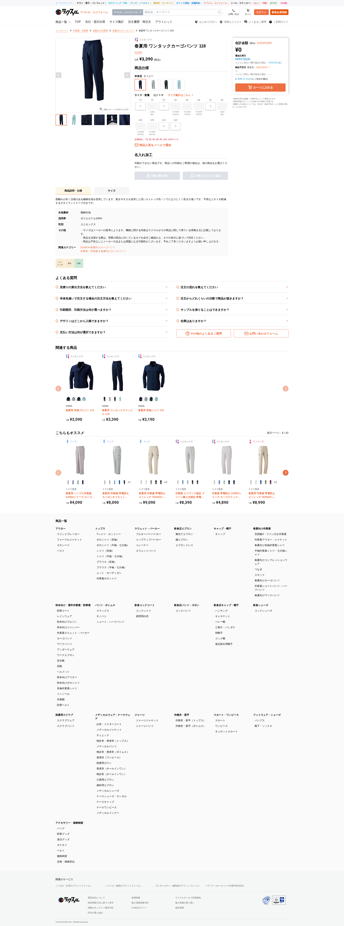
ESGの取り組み (95, 913)
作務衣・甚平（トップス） (191, 720)
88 (199, 100)
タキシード (63, 545)
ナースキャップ (105, 801)
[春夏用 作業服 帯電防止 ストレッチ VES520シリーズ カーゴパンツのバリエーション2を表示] (146, 482)
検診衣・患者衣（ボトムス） (113, 751)
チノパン (102, 616)
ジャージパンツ (145, 725)
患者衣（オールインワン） (112, 768)
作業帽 (60, 699)
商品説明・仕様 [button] (73, 190)
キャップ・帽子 (222, 528)
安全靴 (60, 660)
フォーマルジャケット (69, 539)
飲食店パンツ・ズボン (186, 605)
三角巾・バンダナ (225, 627)
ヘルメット (63, 671)
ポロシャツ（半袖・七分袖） (113, 545)
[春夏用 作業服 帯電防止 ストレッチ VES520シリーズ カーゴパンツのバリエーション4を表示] (156, 482)
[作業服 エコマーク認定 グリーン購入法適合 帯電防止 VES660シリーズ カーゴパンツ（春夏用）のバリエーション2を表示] (182, 482)
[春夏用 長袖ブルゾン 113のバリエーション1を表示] (68, 399)
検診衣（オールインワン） (112, 774)
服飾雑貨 (62, 856)
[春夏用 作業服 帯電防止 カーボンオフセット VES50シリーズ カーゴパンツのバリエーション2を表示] (109, 482)
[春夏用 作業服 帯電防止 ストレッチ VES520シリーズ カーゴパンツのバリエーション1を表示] (141, 482)
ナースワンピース (107, 807)
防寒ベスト (63, 705)
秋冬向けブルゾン (67, 621)
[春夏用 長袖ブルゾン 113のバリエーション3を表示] (78, 399)
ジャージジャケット (147, 720)
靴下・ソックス (263, 725)
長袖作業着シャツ (67, 688)
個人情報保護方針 (140, 902)
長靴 (59, 666)
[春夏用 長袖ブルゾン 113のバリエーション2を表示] (73, 399)
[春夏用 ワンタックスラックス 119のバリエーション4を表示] (120, 399)
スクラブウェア (66, 720)
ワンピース (221, 725)
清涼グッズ (63, 839)
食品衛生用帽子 (224, 644)
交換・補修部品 (66, 861)
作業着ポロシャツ (107, 578)
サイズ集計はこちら (179, 95)
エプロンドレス (184, 545)
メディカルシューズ (108, 790)
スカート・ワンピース (226, 714)
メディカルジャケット (109, 729)
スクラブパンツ (66, 725)
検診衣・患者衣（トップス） (113, 740)
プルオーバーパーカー (148, 534)
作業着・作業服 (89, 251)
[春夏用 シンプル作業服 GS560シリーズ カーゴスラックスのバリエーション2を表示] (73, 482)
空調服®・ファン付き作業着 (270, 534)
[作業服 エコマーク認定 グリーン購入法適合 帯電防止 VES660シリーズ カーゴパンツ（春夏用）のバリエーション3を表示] (187, 482)
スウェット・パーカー (147, 528)
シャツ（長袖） (105, 550)
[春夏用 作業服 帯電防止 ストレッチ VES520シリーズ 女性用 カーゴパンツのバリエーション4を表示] (265, 482)
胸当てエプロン (184, 534)
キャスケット (222, 616)
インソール (63, 693)
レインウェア (64, 616)
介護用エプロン (105, 779)
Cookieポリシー (139, 907)
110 (164, 120)
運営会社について (96, 897)
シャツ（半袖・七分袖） (110, 556)
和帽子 (219, 632)
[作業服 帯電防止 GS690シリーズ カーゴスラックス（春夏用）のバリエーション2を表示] (219, 482)
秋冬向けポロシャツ (68, 682)
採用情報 (136, 897)
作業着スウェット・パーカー (73, 632)
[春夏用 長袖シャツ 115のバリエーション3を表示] (151, 399)
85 (187, 100)
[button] (63, 21)
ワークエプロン (66, 655)
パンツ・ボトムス (105, 605)
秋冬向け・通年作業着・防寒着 (73, 605)
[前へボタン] (58, 75)
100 (140, 120)
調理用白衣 (142, 616)
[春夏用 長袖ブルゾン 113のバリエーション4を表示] (84, 399)
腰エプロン (182, 539)
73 (140, 100)
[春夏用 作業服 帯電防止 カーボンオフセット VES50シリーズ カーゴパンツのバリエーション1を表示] (104, 482)
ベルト (60, 850)
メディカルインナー (108, 812)
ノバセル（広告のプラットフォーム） (74, 885)
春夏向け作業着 (262, 528)
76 (152, 100)
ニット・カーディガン (109, 572)
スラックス (103, 610)
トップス (100, 528)
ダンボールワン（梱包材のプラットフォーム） (178, 885)
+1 (129, 482)
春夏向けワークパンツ (267, 595)
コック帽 (220, 638)
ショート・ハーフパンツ (110, 621)
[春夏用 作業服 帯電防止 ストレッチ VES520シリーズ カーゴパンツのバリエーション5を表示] (160, 482)
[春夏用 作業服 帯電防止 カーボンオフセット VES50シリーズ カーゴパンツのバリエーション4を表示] (119, 482)
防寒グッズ (63, 833)
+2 (165, 482)
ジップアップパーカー (148, 539)
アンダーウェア (66, 649)
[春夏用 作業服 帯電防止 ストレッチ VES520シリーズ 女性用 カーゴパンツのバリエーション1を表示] (251, 482)
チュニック (103, 735)
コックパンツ (183, 610)
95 (222, 100)
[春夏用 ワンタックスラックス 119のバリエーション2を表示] (109, 399)
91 (210, 100)
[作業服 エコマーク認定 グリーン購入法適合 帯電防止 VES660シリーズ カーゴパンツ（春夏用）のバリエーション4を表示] (192, 482)
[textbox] (182, 12)
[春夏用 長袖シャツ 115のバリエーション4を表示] (156, 399)
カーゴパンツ (64, 638)
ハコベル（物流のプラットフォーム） (124, 885)
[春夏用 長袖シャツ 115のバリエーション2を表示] (146, 399)
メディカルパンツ (107, 746)
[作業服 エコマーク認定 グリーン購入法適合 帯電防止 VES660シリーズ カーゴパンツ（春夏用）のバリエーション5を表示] (197, 482)
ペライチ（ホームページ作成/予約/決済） (225, 885)
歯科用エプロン (105, 785)
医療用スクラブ (64, 714)
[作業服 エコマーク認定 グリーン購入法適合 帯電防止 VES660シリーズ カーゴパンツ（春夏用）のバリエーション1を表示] (177, 482)
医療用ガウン (104, 763)
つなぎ (258, 569)
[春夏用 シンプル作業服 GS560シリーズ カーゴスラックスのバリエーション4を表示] (82, 482)
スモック (260, 574)
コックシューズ (263, 610)
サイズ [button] (111, 190)
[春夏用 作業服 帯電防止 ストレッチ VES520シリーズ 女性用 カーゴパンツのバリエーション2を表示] (255, 482)
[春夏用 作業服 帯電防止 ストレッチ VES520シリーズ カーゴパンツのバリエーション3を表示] (151, 482)
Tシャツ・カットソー (109, 534)
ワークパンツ (64, 644)
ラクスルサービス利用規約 (188, 897)
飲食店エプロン (183, 528)
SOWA (83, 247)
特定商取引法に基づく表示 (101, 902)
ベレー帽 (220, 621)
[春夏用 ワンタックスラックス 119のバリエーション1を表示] (104, 399)
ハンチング (221, 610)
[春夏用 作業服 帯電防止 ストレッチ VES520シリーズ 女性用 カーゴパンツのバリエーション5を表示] (270, 482)
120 (175, 120)
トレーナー (142, 545)
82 (175, 100)
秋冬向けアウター (67, 677)
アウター (61, 528)
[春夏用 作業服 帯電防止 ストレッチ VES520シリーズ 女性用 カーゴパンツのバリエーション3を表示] (260, 482)
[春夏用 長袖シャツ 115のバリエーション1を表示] (140, 399)
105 (152, 120)
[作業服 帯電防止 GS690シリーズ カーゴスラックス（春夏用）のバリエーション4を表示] (229, 482)
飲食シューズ (260, 605)
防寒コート (63, 610)
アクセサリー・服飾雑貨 (69, 822)
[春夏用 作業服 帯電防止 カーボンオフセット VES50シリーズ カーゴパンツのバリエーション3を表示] (114, 482)
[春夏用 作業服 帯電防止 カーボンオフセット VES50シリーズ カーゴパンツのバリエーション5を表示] (124, 482)
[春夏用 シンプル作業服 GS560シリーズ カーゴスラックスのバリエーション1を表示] (68, 482)
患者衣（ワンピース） (109, 757)
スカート (220, 720)
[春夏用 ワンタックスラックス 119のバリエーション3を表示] (115, 399)
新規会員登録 (279, 12)
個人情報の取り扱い (185, 902)
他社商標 (179, 907)
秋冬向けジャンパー (68, 627)
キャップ (220, 534)
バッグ (60, 828)
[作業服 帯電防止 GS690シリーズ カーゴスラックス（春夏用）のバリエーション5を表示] (233, 482)
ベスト (60, 550)
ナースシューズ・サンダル (112, 796)
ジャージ (140, 714)
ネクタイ (62, 844)
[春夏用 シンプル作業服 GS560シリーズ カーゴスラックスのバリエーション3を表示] (78, 482)
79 (164, 100)
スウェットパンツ (146, 550)
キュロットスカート (226, 731)
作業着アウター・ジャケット (271, 539)
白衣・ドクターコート (109, 724)
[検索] (219, 12)
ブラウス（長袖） (107, 561)
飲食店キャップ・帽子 (226, 605)
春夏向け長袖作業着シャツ (270, 545)
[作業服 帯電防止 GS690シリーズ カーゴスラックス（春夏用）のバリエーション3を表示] (224, 482)
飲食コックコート (145, 605)
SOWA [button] (138, 52)
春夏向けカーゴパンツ (102, 247)
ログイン (261, 12)
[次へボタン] (127, 75)
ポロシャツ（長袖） (108, 539)
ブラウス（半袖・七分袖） (112, 567)
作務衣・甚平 (181, 714)
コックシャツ (143, 610)
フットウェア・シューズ (267, 714)
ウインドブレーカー (68, 534)
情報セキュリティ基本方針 (101, 907)
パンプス (260, 720)
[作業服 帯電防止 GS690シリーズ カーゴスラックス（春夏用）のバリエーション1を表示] (214, 482)
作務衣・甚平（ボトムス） (191, 725)
